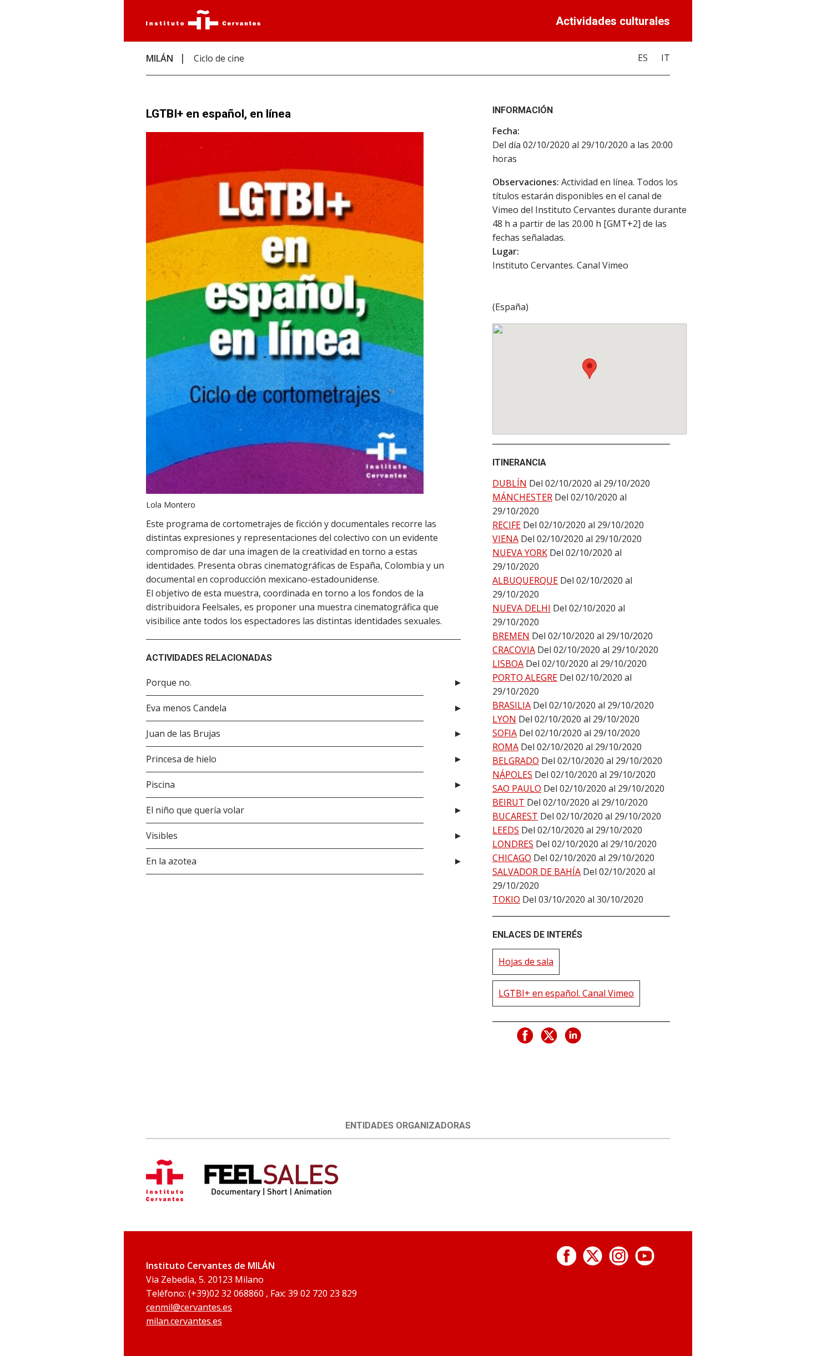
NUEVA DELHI (521, 608)
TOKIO (506, 899)
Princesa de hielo (181, 759)
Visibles (162, 835)
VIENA (505, 539)
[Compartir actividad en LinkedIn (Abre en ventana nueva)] (573, 1036)
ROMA (505, 747)
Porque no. (169, 682)
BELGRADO (515, 761)
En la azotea (171, 861)
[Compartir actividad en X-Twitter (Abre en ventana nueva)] (549, 1036)
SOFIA (504, 733)
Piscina (160, 784)
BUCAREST (515, 816)
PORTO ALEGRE (524, 677)
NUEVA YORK (519, 553)
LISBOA (507, 663)
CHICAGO (511, 858)
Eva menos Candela (186, 708)
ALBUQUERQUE (525, 580)
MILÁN (159, 58)
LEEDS (505, 830)
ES (643, 58)
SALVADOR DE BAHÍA (536, 872)
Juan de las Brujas (183, 733)
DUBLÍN (509, 483)
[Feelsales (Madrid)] (272, 1198)
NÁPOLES (512, 774)
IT (665, 58)
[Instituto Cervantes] (203, 26)
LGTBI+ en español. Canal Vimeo (566, 993)
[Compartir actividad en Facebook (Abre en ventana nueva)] (526, 1036)
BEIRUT (508, 802)
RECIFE (506, 525)
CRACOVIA (513, 650)
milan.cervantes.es (184, 1321)
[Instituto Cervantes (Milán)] (164, 1198)
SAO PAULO (516, 788)
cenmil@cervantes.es (189, 1307)
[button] (589, 368)
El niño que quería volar (195, 810)
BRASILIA (511, 705)
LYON (504, 719)
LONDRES (512, 844)
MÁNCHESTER (522, 497)
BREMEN (511, 636)
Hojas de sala (525, 961)
